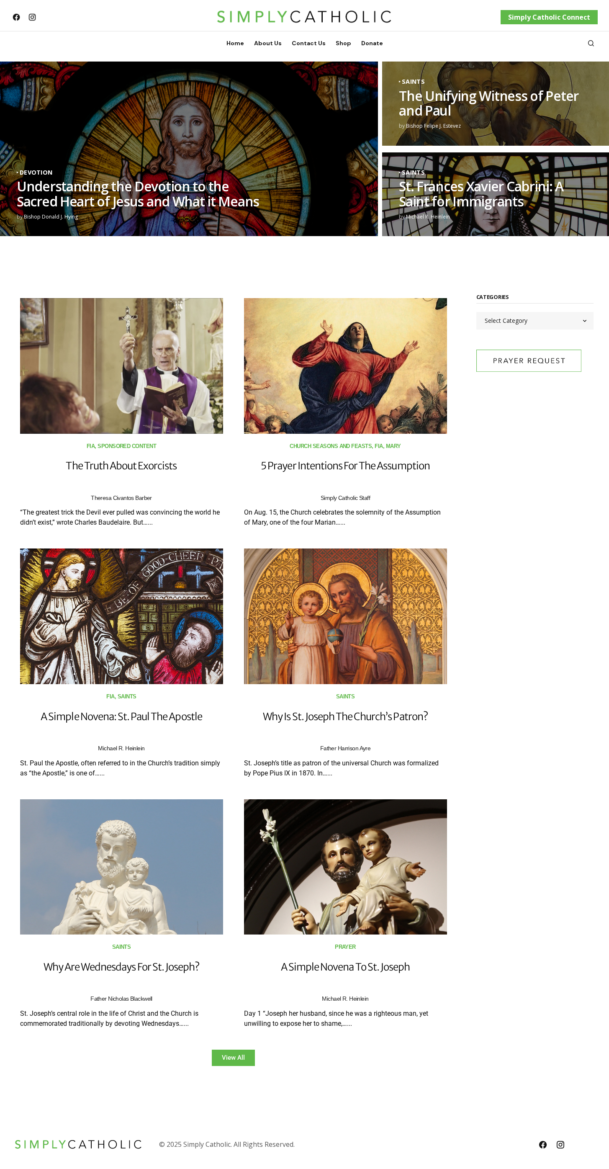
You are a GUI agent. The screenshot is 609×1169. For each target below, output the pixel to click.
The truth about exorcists (121, 465)
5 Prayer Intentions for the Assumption (345, 465)
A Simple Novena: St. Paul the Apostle (121, 716)
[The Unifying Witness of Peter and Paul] (495, 104)
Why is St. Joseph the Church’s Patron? (345, 716)
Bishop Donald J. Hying (51, 216)
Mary (393, 446)
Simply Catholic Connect (549, 17)
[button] (591, 43)
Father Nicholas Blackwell (121, 998)
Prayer (345, 947)
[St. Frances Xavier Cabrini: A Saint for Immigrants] (495, 194)
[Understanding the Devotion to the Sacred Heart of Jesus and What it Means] (189, 149)
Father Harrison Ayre (345, 748)
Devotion (36, 172)
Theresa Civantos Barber (121, 497)
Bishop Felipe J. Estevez (433, 125)
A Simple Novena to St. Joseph (345, 966)
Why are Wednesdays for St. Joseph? (121, 966)
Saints (413, 81)
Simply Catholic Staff (345, 497)
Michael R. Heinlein (428, 216)
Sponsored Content (127, 446)
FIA (91, 446)
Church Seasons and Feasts (331, 446)
